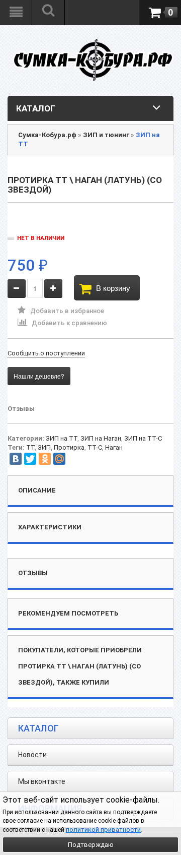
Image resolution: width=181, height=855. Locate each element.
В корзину (113, 287)
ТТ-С (94, 447)
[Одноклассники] (45, 459)
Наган (114, 447)
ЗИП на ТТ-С (143, 438)
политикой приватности (103, 829)
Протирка (69, 447)
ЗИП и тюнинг (106, 135)
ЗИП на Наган (100, 438)
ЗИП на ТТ (61, 438)
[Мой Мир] (59, 459)
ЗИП (44, 447)
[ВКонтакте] (16, 459)
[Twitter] (30, 459)
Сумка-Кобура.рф (47, 135)
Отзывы (21, 408)
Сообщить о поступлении (46, 353)
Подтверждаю (91, 844)
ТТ (30, 447)
